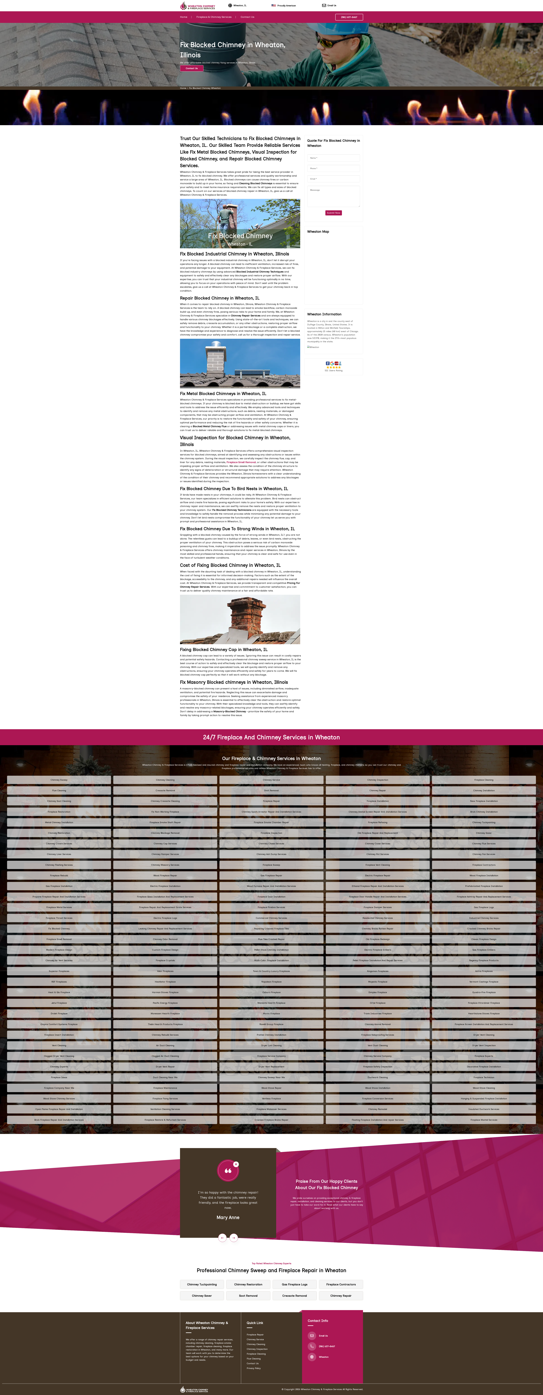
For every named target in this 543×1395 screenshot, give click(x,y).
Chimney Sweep (59, 780)
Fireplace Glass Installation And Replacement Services (165, 896)
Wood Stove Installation (377, 1088)
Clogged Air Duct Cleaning (165, 1056)
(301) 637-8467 (349, 17)
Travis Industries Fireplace (378, 1013)
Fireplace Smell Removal (59, 939)
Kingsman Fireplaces (377, 971)
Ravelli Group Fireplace (271, 1024)
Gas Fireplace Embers (483, 949)
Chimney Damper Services (165, 854)
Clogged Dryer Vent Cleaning (59, 1056)
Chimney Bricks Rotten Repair (377, 928)
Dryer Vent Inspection (484, 1045)
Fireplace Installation (378, 801)
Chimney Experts (59, 1066)
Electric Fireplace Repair (377, 875)
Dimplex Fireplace (378, 992)
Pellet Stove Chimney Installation (271, 949)
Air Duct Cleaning (165, 1045)
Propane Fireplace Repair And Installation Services (59, 896)
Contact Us (247, 17)
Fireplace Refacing (377, 822)
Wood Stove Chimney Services (59, 1098)
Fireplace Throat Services (59, 918)
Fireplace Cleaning (483, 780)
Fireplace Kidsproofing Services (377, 1035)
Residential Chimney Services (378, 918)
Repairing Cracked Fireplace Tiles (271, 928)
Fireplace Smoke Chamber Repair (271, 822)
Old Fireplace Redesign (378, 939)
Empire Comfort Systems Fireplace (59, 1024)
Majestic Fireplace (377, 981)
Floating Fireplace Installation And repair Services (378, 1120)
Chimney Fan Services (484, 854)
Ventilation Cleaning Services (165, 1109)
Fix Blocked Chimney (59, 928)
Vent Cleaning (59, 1045)
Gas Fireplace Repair (271, 875)
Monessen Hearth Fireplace (165, 1013)
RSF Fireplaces (59, 981)
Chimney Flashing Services (59, 865)
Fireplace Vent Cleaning (378, 865)
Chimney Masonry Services (165, 865)
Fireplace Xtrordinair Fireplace (484, 1003)
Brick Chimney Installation (484, 811)
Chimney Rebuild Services (165, 1035)
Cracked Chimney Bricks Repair (483, 928)
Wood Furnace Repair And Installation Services (271, 886)
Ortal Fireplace (377, 1003)
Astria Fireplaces (484, 971)
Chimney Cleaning (165, 780)
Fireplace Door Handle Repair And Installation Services (377, 896)
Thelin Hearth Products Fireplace (165, 1024)
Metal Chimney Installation (59, 822)
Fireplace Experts (484, 1056)
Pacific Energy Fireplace (165, 1003)
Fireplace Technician (484, 1077)
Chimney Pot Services (378, 854)
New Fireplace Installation (484, 801)
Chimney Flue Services (484, 843)
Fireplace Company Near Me (59, 1088)
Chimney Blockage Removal (165, 833)
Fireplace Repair (271, 801)
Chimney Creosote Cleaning (165, 801)
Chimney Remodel (377, 1109)
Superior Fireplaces (59, 971)
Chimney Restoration (59, 833)
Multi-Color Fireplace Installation (271, 960)
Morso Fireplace (271, 1013)
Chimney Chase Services (271, 843)
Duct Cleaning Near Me (165, 1077)
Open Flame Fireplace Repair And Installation (59, 1109)
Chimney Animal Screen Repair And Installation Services (378, 811)
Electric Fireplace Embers (377, 949)
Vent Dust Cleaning (378, 1045)
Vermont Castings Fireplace (483, 981)
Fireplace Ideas (59, 1077)
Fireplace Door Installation (271, 896)
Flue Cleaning (59, 790)
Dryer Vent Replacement (271, 1066)
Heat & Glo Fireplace (59, 992)
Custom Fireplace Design (165, 949)
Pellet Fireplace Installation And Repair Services (378, 960)
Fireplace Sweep (271, 865)
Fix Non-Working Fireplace (165, 811)
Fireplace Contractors (483, 865)
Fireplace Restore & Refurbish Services (165, 1120)
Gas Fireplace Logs (484, 907)
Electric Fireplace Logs (165, 918)
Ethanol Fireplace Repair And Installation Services (378, 886)
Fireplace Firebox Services (271, 907)
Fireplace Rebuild (59, 875)
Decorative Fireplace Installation (484, 1066)
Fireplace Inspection (271, 833)
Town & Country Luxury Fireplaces (271, 971)
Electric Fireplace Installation (165, 886)
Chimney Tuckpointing (483, 822)
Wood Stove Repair (271, 1088)
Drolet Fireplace (59, 1013)
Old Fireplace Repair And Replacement (378, 833)
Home (183, 17)
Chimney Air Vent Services (59, 960)
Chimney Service (271, 780)
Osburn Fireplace (271, 992)
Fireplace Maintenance (165, 1088)
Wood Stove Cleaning (484, 1088)
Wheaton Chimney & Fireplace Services (321, 1389)
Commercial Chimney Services (271, 918)
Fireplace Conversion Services (377, 1098)
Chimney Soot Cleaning (59, 801)
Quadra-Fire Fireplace (484, 992)
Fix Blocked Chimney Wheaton (205, 88)
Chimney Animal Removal (378, 1024)
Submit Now (333, 212)
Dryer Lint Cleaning (271, 1045)
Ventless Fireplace (271, 1098)
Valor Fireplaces (165, 971)
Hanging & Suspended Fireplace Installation (484, 1098)
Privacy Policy (254, 1368)
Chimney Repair (377, 790)
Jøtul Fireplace (59, 1003)
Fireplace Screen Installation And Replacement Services (484, 1024)
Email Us (331, 5)
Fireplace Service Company (271, 1056)
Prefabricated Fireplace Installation (484, 886)
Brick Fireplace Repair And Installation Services (59, 1120)
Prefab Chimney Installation (271, 1035)
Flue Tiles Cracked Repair (271, 939)
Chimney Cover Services (377, 843)
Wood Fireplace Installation (484, 875)
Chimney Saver (484, 833)
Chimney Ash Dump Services (271, 854)
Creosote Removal (165, 790)
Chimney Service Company (378, 1056)
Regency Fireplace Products (484, 960)
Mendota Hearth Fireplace (271, 1003)
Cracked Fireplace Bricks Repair (271, 1120)
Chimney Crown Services (59, 843)
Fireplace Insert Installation (59, 1035)
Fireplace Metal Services (59, 907)
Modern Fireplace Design (59, 949)
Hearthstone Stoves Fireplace (484, 1013)
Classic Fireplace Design (483, 939)
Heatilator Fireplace (165, 981)
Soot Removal (271, 790)
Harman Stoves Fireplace (165, 992)
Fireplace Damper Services (378, 907)
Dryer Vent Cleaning (483, 1035)
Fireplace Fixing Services (165, 1098)
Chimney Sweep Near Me (271, 1077)
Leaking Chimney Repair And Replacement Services (165, 928)
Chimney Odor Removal (165, 939)
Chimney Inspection (377, 780)
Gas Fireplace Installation (59, 886)
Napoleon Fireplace (271, 981)
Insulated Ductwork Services (483, 1109)
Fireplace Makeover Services (271, 1109)
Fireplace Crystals (165, 960)
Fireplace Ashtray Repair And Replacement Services (484, 896)
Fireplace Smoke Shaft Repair (165, 822)
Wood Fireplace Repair (165, 875)
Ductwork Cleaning (378, 1077)
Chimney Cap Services (165, 843)
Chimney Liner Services (59, 854)
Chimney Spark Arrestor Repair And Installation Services (271, 811)
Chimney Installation (484, 790)
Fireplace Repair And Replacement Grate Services (165, 907)
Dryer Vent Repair (165, 1066)
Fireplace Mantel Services (484, 1120)
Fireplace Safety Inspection (377, 1066)
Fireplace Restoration (59, 811)
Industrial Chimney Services (484, 918)
